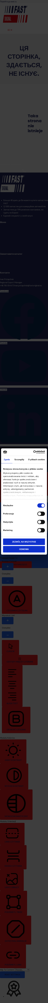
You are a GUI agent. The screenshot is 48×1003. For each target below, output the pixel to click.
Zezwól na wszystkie (24, 542)
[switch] (41, 514)
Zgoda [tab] (7, 459)
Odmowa (24, 549)
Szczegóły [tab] (19, 459)
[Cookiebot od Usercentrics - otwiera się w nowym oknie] (34, 452)
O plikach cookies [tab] (36, 459)
